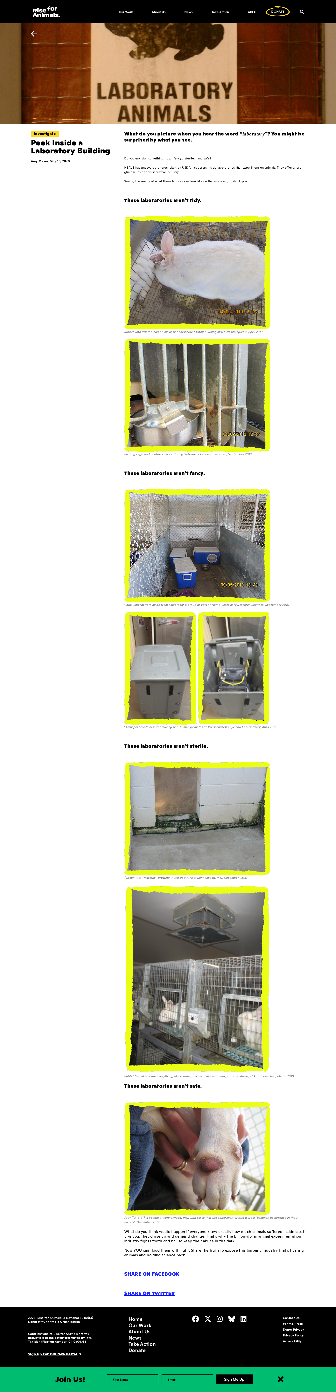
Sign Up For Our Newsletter (52, 1353)
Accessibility (292, 1341)
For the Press (293, 1323)
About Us (159, 12)
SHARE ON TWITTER (149, 1292)
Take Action (220, 12)
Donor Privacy (293, 1329)
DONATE (277, 11)
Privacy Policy (293, 1335)
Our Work (126, 12)
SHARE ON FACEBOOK (151, 1273)
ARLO (252, 12)
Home (136, 1318)
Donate (137, 1350)
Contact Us (291, 1317)
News (188, 12)
